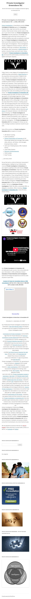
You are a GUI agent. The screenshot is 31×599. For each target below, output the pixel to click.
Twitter (16, 429)
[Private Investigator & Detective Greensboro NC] (15, 199)
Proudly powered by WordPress (8, 596)
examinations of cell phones (15, 394)
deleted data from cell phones (14, 379)
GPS (12, 381)
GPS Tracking (16, 370)
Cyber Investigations (12, 367)
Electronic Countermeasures (12, 151)
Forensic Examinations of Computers (14, 138)
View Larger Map (15, 313)
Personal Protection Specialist (14, 341)
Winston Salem (18, 326)
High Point (11, 326)
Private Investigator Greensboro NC (15, 4)
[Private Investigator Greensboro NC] (15, 220)
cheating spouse (22, 49)
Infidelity (17, 363)
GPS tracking (23, 47)
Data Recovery (16, 359)
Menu (15, 14)
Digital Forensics (22, 74)
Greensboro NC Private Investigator (12, 334)
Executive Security (17, 345)
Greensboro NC (22, 354)
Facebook (9, 429)
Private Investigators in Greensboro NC (14, 398)
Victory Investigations (7, 25)
